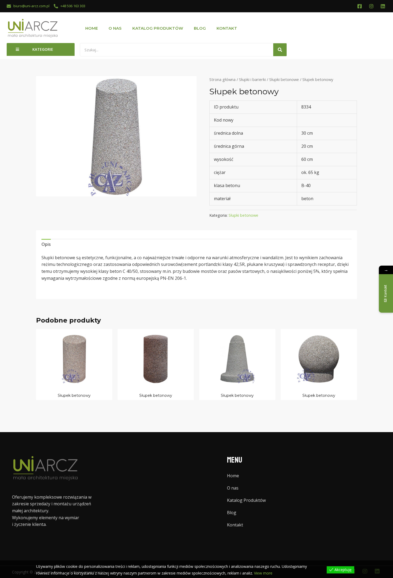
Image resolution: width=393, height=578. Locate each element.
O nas (115, 28)
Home (91, 28)
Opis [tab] (46, 244)
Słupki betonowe (284, 79)
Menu (234, 460)
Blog (200, 28)
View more (263, 573)
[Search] (280, 49)
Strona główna (222, 79)
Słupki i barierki (252, 79)
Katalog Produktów (157, 28)
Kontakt (227, 28)
